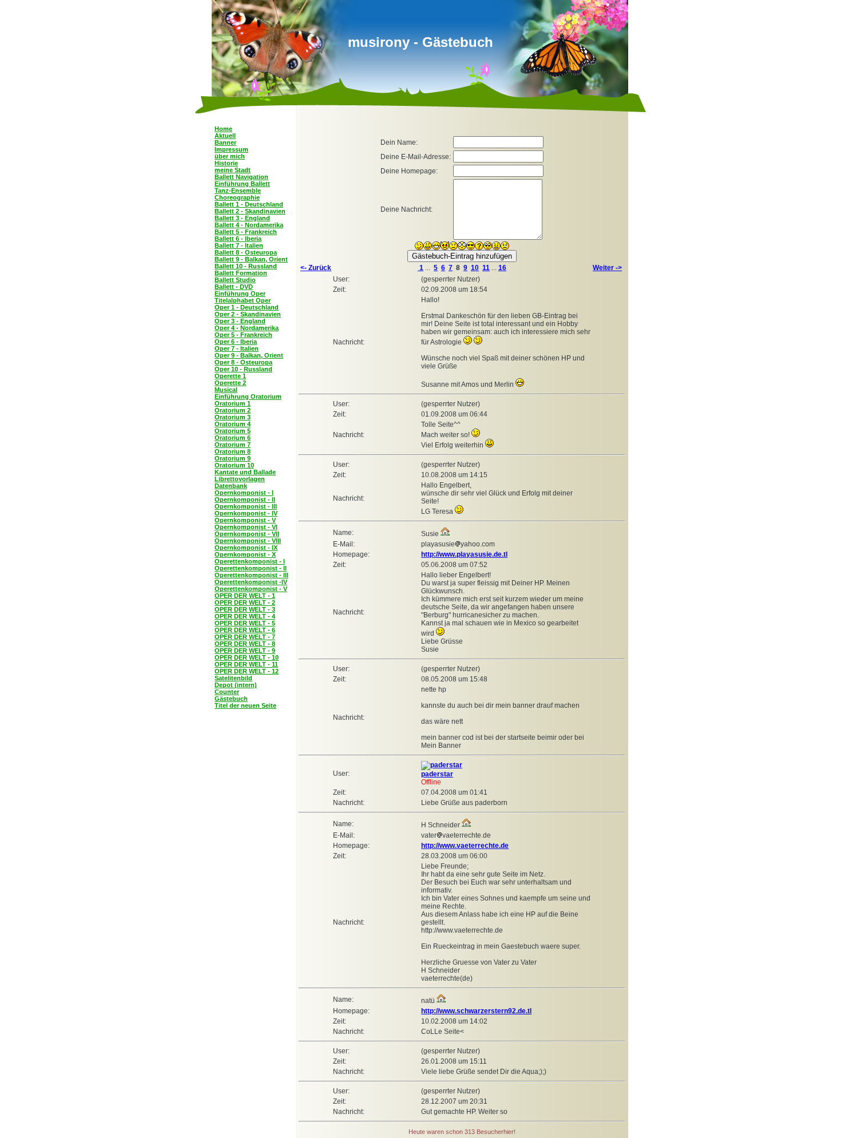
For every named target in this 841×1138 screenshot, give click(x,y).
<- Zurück (315, 268)
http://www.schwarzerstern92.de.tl (476, 1011)
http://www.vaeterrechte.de (465, 846)
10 (475, 268)
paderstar (437, 774)
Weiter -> (607, 268)
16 (502, 268)
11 (486, 268)
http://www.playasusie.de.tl (464, 554)
